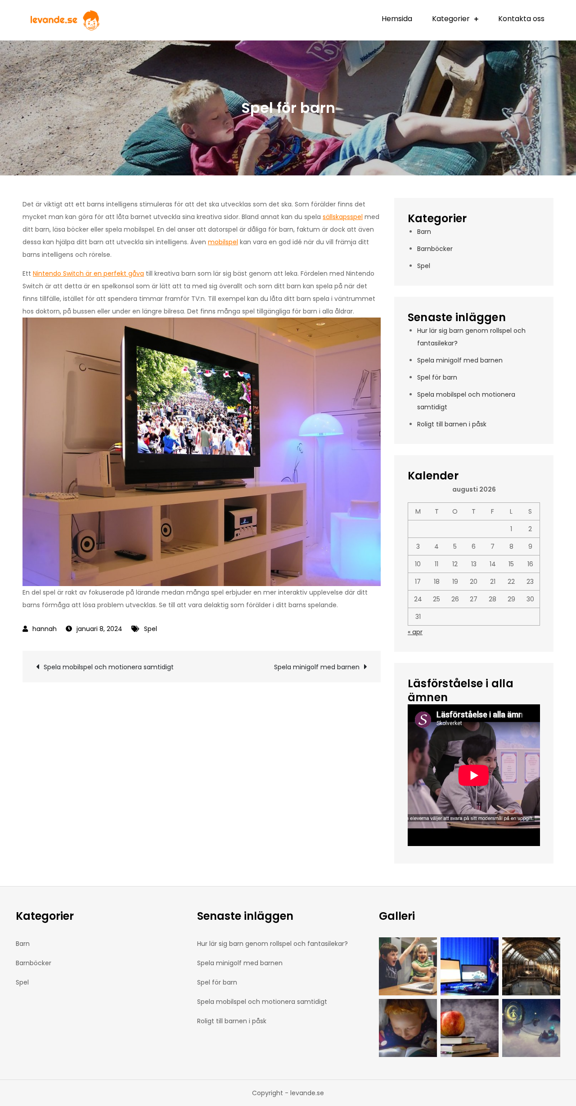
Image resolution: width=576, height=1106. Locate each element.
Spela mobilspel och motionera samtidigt (109, 667)
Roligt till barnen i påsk (451, 424)
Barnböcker (435, 248)
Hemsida (397, 18)
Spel (150, 628)
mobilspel (223, 241)
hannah (44, 628)
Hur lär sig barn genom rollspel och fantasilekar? (272, 943)
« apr (415, 631)
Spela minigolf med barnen (317, 667)
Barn (424, 231)
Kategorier (451, 18)
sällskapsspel (343, 216)
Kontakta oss (521, 18)
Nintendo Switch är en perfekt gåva (88, 273)
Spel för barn (437, 377)
